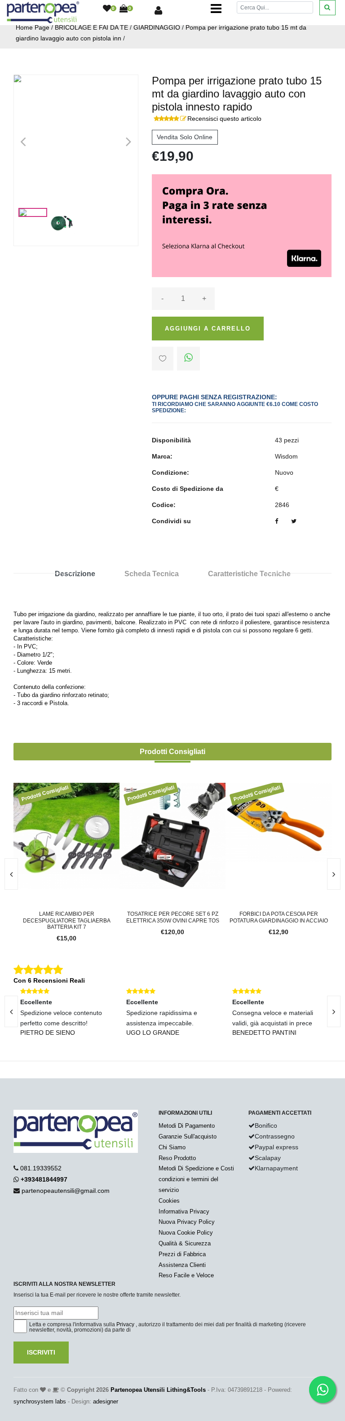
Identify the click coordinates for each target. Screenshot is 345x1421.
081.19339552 (41, 1168)
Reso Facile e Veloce (186, 1275)
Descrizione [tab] (75, 574)
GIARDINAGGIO (156, 27)
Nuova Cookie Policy (186, 1232)
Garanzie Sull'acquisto (188, 1136)
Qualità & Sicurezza (185, 1243)
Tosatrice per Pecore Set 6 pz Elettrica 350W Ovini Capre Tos (101, 917)
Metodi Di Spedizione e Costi (196, 1168)
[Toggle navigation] (216, 9)
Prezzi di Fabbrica (182, 1254)
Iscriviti (41, 1352)
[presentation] (334, 874)
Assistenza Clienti (182, 1265)
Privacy (125, 1324)
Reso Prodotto (177, 1158)
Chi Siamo (172, 1147)
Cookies (169, 1200)
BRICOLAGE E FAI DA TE (91, 27)
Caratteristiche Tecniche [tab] (249, 574)
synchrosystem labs (39, 1401)
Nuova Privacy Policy (187, 1221)
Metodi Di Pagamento (187, 1125)
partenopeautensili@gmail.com (66, 1190)
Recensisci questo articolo (224, 118)
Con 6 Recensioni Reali (49, 980)
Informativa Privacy (184, 1211)
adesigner (105, 1401)
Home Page (32, 27)
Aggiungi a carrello (208, 328)
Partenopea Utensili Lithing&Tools (158, 1389)
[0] (107, 9)
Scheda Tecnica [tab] (151, 574)
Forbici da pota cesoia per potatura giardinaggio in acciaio (208, 917)
